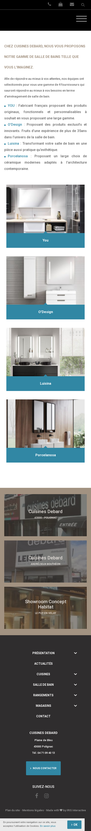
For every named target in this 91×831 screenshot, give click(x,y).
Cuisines (43, 674)
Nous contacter (44, 768)
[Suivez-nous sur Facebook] (36, 796)
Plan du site (12, 810)
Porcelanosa (18, 156)
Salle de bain (43, 684)
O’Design (15, 125)
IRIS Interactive (76, 810)
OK (75, 824)
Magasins (43, 705)
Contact (43, 716)
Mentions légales (33, 810)
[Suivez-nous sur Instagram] (46, 796)
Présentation (43, 653)
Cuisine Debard (20, 20)
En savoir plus (47, 826)
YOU (11, 106)
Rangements (43, 695)
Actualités (43, 663)
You (45, 240)
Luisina (13, 143)
